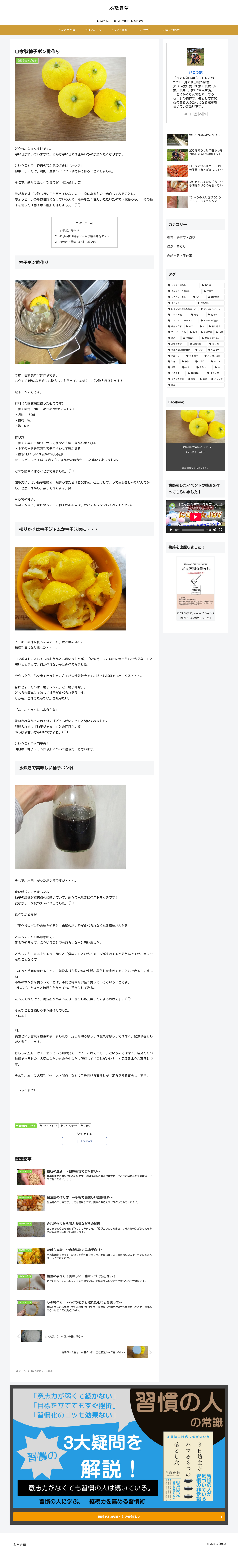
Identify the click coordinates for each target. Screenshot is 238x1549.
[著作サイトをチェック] (186, 114)
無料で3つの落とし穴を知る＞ (119, 1516)
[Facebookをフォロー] (191, 114)
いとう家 (196, 72)
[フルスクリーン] (220, 529)
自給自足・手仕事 (27, 1126)
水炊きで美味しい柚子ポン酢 (77, 241)
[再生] (171, 529)
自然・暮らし (176, 246)
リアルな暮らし (70, 1126)
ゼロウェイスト (50, 1126)
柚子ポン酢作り (69, 230)
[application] (195, 516)
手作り (87, 1126)
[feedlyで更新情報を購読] (200, 114)
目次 (79, 222)
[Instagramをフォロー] (196, 114)
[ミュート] (215, 529)
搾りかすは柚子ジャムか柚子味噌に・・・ (85, 236)
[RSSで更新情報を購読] (205, 114)
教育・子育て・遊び (181, 237)
